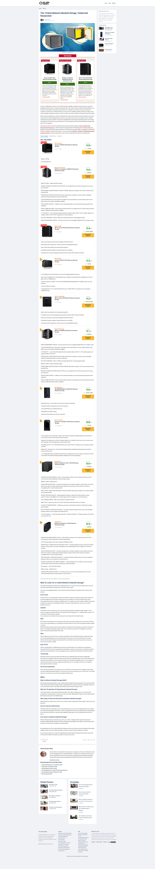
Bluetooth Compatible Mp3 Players (65, 834)
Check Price (88, 151)
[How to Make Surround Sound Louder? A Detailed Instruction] (74, 816)
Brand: (86, 148)
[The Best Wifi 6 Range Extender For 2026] (44, 802)
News (110, 3)
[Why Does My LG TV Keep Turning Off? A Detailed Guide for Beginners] (74, 807)
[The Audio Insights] (45, 3)
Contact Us (105, 841)
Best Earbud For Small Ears (55, 795)
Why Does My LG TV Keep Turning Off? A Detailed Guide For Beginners (83, 846)
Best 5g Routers (108, 49)
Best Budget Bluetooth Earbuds (55, 790)
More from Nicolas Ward (46, 773)
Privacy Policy (99, 841)
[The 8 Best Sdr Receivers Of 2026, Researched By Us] (101, 45)
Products (44, 136)
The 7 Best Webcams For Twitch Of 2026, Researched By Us (54, 770)
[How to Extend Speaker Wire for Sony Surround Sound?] (74, 785)
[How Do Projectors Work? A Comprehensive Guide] (74, 793)
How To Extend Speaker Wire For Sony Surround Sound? (82, 835)
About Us (93, 841)
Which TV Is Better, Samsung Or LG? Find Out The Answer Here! (83, 842)
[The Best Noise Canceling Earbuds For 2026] (44, 808)
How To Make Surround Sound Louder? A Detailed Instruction (83, 850)
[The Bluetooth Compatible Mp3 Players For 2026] (101, 34)
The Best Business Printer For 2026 (49, 768)
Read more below (46, 97)
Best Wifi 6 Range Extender (55, 801)
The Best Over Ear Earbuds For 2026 (49, 766)
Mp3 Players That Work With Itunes (65, 833)
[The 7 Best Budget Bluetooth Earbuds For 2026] (44, 791)
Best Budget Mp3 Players (63, 836)
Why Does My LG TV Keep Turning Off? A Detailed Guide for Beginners (86, 808)
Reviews (114, 3)
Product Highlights (58, 149)
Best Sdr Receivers (109, 43)
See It (49, 82)
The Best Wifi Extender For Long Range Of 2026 (51, 764)
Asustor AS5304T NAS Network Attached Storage (49, 78)
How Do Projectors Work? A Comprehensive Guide (83, 838)
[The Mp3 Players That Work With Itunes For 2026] (101, 28)
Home (106, 3)
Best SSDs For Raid (53, 784)
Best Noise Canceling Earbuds (55, 807)
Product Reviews (61, 850)
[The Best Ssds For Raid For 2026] (44, 785)
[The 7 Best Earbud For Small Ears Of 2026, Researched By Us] (44, 797)
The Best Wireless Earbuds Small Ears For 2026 (51, 772)
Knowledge (59, 136)
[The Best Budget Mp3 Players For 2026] (101, 39)
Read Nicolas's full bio (54, 760)
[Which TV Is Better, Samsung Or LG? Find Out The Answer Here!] (74, 800)
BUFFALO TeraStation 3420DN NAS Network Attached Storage (67, 79)
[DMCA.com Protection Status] (112, 842)
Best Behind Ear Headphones (63, 849)
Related (52, 136)
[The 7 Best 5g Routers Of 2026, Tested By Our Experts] (101, 50)
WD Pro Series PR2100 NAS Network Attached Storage (85, 78)
